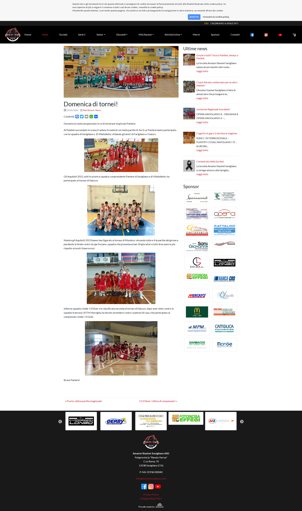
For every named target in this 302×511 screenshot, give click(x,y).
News (45, 34)
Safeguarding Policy (151, 498)
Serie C (82, 34)
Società (63, 34)
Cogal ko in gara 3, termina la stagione (216, 133)
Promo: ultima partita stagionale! (84, 401)
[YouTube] (280, 34)
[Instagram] (266, 34)
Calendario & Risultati (224, 23)
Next (242, 422)
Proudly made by (146, 506)
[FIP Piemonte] (294, 34)
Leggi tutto (202, 71)
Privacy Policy (151, 494)
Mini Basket (145, 34)
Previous (60, 422)
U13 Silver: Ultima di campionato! (157, 401)
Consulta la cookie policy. (216, 16)
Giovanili (121, 34)
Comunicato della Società (210, 161)
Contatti (235, 34)
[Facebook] (252, 34)
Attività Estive (172, 34)
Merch (196, 34)
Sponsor (215, 34)
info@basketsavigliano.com (151, 478)
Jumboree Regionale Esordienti (213, 109)
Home (27, 34)
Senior (100, 34)
